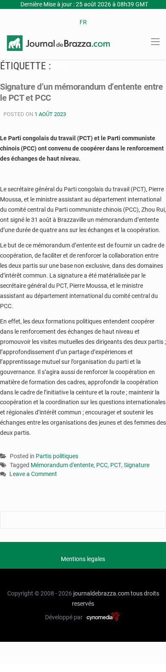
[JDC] (58, 42)
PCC (102, 465)
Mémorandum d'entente (62, 465)
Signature (136, 465)
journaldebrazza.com (101, 593)
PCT (115, 465)
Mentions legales (83, 559)
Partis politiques (57, 456)
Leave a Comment (33, 475)
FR (83, 22)
